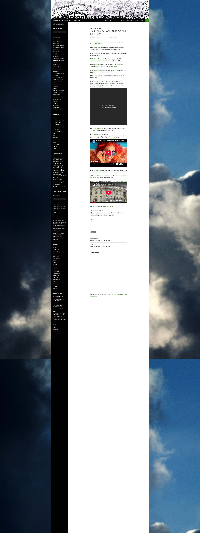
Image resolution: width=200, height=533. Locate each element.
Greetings (61, 167)
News (58, 178)
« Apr (55, 212)
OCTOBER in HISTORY (57, 92)
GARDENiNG (56, 64)
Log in (54, 327)
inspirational (60, 172)
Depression (55, 163)
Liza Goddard (97, 81)
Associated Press (123, 181)
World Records (56, 186)
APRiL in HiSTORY (56, 41)
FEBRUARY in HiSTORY (58, 60)
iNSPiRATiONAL (56, 69)
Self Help (59, 181)
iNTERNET (55, 71)
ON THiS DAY (121, 20)
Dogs (59, 163)
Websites (58, 184)
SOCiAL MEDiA (56, 99)
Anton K (104, 37)
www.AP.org (110, 206)
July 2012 (55, 283)
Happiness (55, 170)
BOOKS (54, 49)
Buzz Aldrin (97, 53)
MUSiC (54, 86)
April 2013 (55, 266)
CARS (54, 53)
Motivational (62, 175)
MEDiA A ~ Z (56, 119)
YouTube (63, 186)
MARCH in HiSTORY (57, 79)
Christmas (59, 161)
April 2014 (55, 247)
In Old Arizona (98, 47)
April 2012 (55, 288)
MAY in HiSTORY (56, 81)
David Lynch (97, 75)
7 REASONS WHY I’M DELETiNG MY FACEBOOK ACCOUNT (58, 238)
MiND (54, 83)
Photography (55, 179)
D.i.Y (62, 161)
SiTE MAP (136, 20)
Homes (55, 172)
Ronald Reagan (98, 170)
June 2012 (55, 284)
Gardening (55, 167)
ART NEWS (55, 43)
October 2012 (56, 277)
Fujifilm (96, 64)
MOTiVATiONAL (56, 84)
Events (63, 163)
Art (59, 158)
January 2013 (56, 271)
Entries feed (55, 329)
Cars (61, 159)
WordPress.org (56, 333)
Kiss (94, 130)
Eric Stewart (97, 70)
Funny (61, 165)
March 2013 (55, 268)
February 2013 (56, 269)
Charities (55, 161)
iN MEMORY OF (56, 68)
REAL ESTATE (56, 96)
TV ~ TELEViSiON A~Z (59, 120)
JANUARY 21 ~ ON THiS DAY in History (100, 245)
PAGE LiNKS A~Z (58, 131)
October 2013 (56, 256)
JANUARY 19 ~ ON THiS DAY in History (100, 239)
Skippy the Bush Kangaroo (107, 85)
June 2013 (55, 262)
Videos (54, 184)
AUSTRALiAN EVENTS (57, 47)
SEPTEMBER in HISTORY (58, 97)
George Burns (97, 42)
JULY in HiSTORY (56, 75)
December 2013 (56, 253)
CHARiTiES (55, 54)
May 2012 (55, 286)
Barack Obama (98, 175)
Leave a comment (112, 37)
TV (62, 182)
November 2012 (56, 275)
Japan (115, 66)
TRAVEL (141, 20)
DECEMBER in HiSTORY (58, 58)
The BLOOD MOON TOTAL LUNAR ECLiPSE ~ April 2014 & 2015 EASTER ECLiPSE (59, 222)
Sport (58, 182)
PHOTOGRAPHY (129, 20)
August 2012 (55, 281)
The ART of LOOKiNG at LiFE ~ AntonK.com (66, 20)
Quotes (60, 179)
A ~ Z (106, 20)
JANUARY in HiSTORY (95, 28)
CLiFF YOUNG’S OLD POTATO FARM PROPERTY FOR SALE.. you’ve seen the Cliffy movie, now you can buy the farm (59, 299)
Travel (60, 182)
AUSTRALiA (56, 144)
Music (55, 178)
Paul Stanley (97, 128)
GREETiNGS (55, 66)
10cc (91, 72)
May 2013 (55, 264)
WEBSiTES (55, 105)
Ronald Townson (98, 59)
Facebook (55, 165)
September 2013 (56, 258)
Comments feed (56, 331)
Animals (55, 158)
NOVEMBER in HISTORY (58, 90)
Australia (62, 158)
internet (55, 174)
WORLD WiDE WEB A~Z (60, 127)
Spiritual (54, 182)
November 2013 (56, 254)
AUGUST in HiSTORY (57, 45)
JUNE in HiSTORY (56, 77)
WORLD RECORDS (57, 109)
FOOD (54, 62)
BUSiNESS (55, 51)
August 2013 (55, 260)
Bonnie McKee (98, 134)
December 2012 (56, 273)
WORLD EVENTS (56, 107)
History (93, 232)
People (61, 177)
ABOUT (111, 20)
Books (54, 159)
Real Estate (55, 181)
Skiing (63, 181)
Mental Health (56, 175)
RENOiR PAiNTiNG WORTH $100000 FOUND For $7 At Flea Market (59, 318)
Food (59, 165)
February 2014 (56, 249)
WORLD (55, 148)
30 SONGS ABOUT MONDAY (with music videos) (59, 310)
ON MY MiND (56, 94)
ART (116, 20)
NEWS (54, 88)
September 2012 (56, 279)
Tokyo (111, 66)
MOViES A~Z (58, 122)
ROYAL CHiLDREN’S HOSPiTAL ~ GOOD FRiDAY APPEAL (58, 305)
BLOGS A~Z (57, 129)
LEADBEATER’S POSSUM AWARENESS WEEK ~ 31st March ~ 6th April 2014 (58, 233)
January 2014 (56, 251)
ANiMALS (55, 40)
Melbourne (59, 174)
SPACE (54, 101)
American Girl (111, 138)
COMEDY (55, 56)
